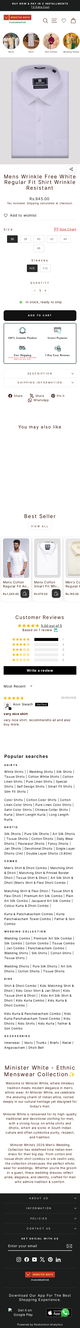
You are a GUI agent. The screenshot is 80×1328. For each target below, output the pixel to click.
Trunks (41, 1042)
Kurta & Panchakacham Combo (28, 914)
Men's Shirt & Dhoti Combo (25, 868)
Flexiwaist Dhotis (31, 843)
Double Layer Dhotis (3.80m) (49, 853)
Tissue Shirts (14, 776)
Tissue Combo (63, 943)
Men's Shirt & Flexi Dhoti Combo (40, 882)
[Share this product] (71, 169)
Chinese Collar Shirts (51, 809)
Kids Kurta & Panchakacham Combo (32, 1013)
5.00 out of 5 (51, 626)
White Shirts (14, 771)
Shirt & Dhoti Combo (20, 985)
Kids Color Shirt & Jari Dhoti (38, 990)
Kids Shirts (26, 1023)
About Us (38, 1198)
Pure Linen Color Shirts (53, 805)
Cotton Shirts (61, 953)
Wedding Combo (17, 938)
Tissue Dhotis (17, 838)
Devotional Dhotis (39, 848)
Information (39, 1208)
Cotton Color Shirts (41, 800)
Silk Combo (13, 943)
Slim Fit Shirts (15, 791)
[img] (14, 698)
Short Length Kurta (31, 814)
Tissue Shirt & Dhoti (31, 878)
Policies (39, 1218)
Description (40, 373)
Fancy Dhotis (58, 843)
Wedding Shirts (41, 771)
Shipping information (40, 382)
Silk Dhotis (12, 834)
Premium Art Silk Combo (43, 896)
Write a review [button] (40, 670)
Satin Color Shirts (18, 809)
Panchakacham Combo (46, 948)
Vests (28, 1042)
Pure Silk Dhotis (36, 834)
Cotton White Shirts (43, 776)
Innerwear (12, 1042)
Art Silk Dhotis (63, 834)
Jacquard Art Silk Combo (51, 901)
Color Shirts (13, 800)
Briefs (54, 1042)
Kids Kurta (46, 1023)
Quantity (39, 282)
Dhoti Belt (36, 1047)
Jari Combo (15, 948)
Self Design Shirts (31, 786)
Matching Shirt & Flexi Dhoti (26, 891)
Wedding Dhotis (16, 966)
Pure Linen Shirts (39, 781)
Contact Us (39, 1228)
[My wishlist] (63, 20)
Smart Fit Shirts (60, 786)
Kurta (8, 814)
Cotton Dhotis (42, 838)
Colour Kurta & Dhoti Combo (26, 905)
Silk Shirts (64, 771)
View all (40, 526)
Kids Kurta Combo (30, 1000)
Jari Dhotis (12, 848)
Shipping (33, 203)
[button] (21, 639)
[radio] (12, 239)
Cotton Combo (37, 943)
